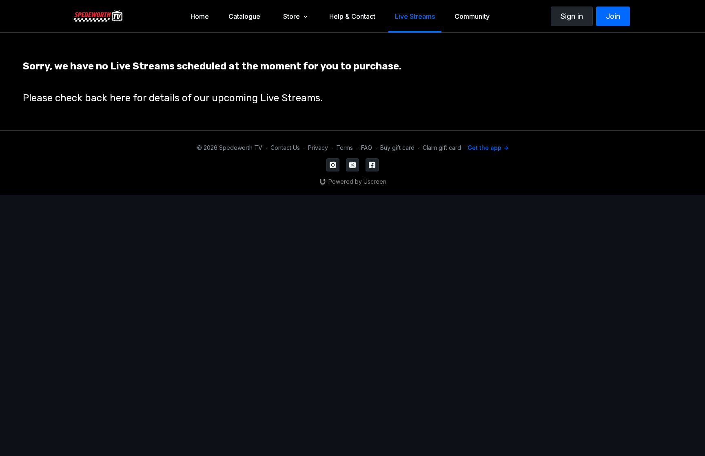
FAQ (366, 147)
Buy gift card (397, 147)
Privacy (318, 147)
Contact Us (285, 147)
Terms (344, 147)
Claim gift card (442, 147)
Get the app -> (488, 147)
